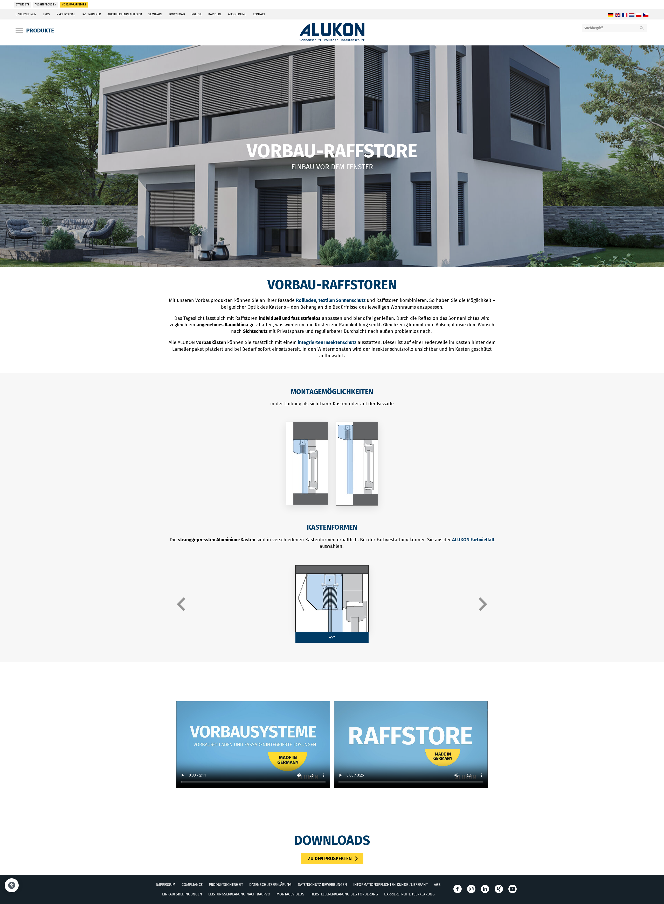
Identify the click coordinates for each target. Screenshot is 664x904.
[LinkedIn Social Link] (485, 888)
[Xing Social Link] (499, 888)
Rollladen (306, 300)
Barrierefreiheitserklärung (409, 894)
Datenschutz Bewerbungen (322, 884)
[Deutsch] (610, 15)
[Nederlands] (631, 15)
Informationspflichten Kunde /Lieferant (390, 884)
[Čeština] (645, 15)
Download (177, 14)
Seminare (155, 14)
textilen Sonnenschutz (342, 300)
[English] (617, 15)
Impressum (165, 884)
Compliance (192, 884)
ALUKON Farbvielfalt (473, 540)
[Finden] (642, 28)
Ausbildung (237, 14)
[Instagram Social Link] (471, 888)
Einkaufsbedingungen (182, 894)
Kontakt (259, 14)
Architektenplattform (124, 14)
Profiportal (66, 14)
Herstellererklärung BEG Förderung (344, 894)
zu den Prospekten (330, 858)
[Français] (624, 15)
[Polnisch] (638, 15)
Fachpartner (91, 14)
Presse (196, 14)
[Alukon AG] (332, 40)
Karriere (215, 14)
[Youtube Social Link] (512, 888)
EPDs (46, 14)
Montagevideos (290, 894)
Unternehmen (26, 14)
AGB (437, 884)
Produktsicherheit (226, 884)
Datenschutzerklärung (270, 884)
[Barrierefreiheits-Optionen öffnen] (12, 885)
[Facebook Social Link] (457, 888)
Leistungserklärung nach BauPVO (239, 894)
